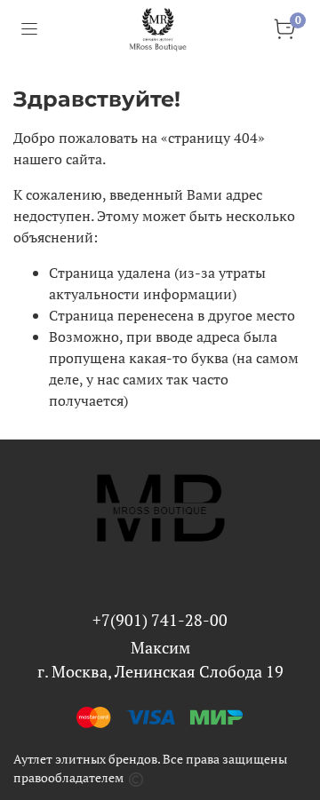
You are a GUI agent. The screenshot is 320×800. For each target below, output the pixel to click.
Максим (160, 647)
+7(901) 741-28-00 (160, 619)
